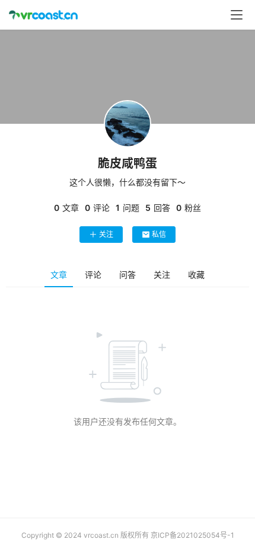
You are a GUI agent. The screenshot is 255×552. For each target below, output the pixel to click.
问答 (127, 274)
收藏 (196, 274)
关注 (106, 234)
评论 (93, 274)
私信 (159, 234)
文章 (58, 274)
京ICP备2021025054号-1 (192, 535)
